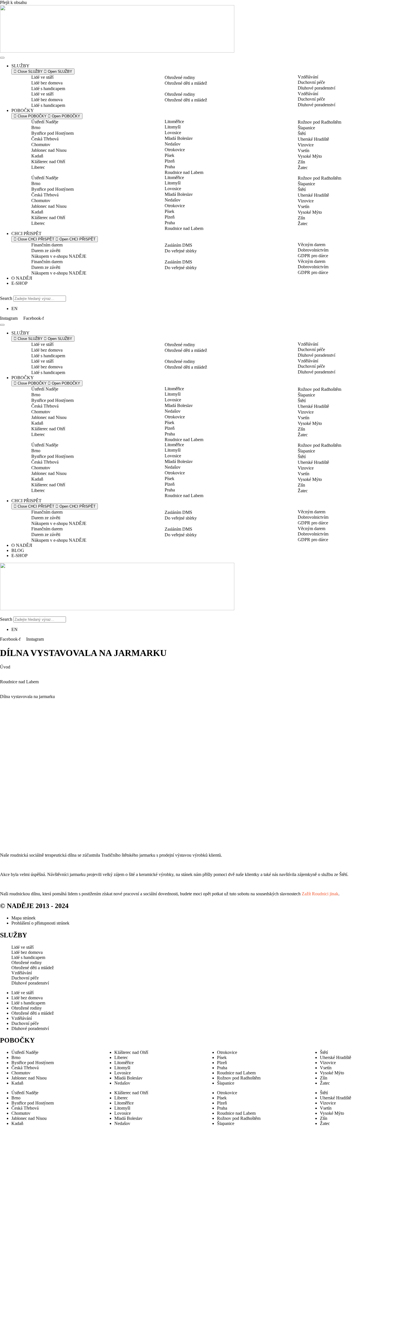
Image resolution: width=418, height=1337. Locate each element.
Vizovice (306, 144)
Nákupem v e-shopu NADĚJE (58, 256)
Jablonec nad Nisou (49, 150)
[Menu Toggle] (2, 58)
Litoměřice (174, 121)
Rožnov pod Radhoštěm (319, 122)
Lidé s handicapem (48, 88)
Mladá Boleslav (179, 138)
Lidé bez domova (47, 82)
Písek (169, 155)
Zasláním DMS (178, 245)
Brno (35, 127)
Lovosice (173, 132)
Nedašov (173, 144)
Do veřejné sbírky (181, 250)
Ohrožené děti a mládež (186, 83)
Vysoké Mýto (310, 156)
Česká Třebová (45, 138)
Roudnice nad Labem (184, 172)
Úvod (5, 667)
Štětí (302, 133)
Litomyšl (173, 126)
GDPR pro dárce (313, 255)
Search (6, 298)
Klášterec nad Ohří (48, 161)
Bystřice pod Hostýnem (52, 133)
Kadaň (37, 155)
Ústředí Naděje (44, 121)
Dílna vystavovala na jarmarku (27, 696)
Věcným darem (311, 244)
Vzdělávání (308, 76)
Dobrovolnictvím (313, 250)
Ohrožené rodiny (180, 77)
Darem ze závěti (45, 250)
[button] (209, 293)
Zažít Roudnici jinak (320, 893)
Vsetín (303, 150)
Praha (170, 166)
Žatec (303, 167)
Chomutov (40, 144)
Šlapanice (306, 127)
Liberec (38, 167)
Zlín (301, 161)
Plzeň (170, 161)
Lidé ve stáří (42, 77)
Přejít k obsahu (13, 2)
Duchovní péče (311, 82)
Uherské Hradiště (313, 139)
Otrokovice (175, 149)
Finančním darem (47, 244)
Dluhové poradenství (316, 88)
